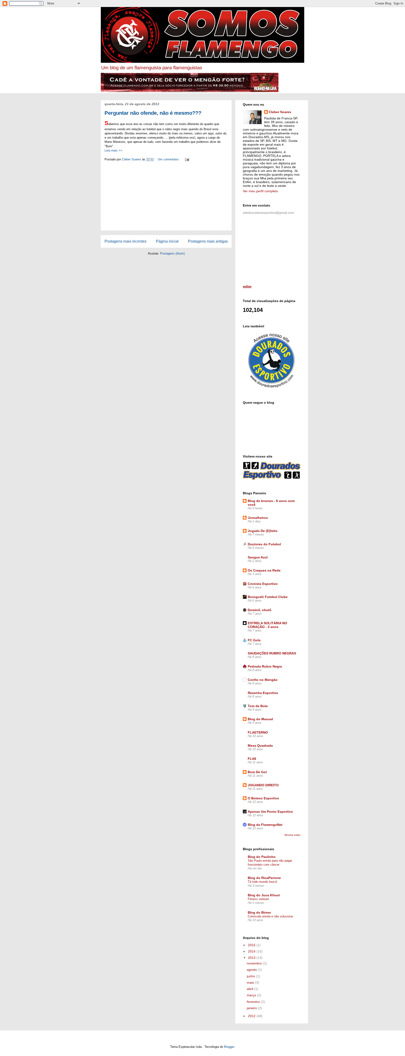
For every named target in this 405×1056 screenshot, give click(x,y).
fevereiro (254, 1002)
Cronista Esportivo (263, 584)
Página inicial (167, 241)
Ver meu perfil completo (260, 191)
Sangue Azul (258, 557)
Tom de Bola (258, 706)
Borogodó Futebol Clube (268, 597)
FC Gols (254, 640)
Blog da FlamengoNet (265, 825)
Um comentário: (169, 159)
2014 (252, 951)
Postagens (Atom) (172, 253)
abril (250, 989)
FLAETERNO (258, 732)
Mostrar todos (292, 835)
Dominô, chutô (259, 610)
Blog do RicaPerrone (264, 878)
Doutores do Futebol (264, 544)
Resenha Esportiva (263, 693)
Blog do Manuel (260, 719)
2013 (252, 958)
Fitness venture (258, 899)
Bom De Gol (257, 772)
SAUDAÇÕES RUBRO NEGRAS (272, 653)
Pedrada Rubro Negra (265, 666)
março (252, 995)
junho (251, 976)
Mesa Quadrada (260, 745)
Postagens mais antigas (208, 241)
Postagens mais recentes (125, 241)
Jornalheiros (258, 518)
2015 (252, 945)
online (247, 286)
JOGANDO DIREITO (263, 785)
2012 (252, 1016)
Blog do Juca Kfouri (264, 895)
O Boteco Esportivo (263, 798)
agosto (252, 969)
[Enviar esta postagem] (186, 159)
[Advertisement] (166, 197)
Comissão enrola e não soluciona (270, 916)
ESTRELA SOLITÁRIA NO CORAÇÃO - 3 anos (267, 625)
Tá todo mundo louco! (262, 881)
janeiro (252, 1008)
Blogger (229, 1047)
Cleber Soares (280, 112)
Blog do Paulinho (262, 857)
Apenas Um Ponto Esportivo (270, 811)
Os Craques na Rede (264, 570)
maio (251, 982)
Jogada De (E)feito (263, 531)
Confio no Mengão (263, 680)
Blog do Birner (259, 912)
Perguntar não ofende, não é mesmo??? (153, 113)
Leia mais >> (113, 150)
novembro (255, 963)
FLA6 (252, 759)
